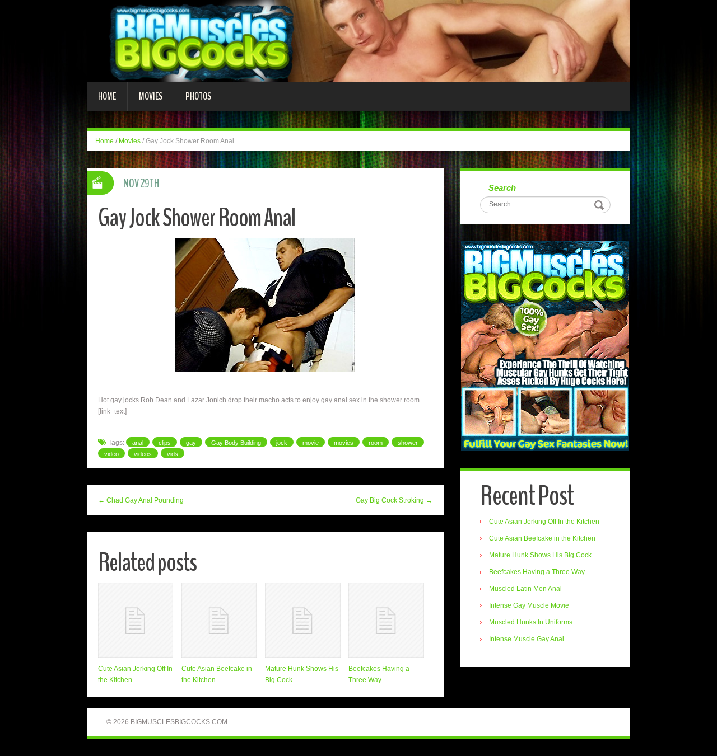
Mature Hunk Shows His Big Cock (540, 555)
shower (408, 442)
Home (107, 96)
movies (343, 442)
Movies (150, 96)
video (111, 453)
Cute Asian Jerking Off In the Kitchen (544, 521)
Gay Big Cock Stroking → (394, 500)
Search (502, 187)
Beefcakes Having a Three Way (537, 572)
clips (165, 442)
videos (143, 453)
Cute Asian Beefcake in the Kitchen (542, 538)
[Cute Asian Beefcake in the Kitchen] (219, 620)
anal (137, 442)
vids (172, 453)
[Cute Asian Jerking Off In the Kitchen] (135, 620)
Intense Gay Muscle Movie (529, 605)
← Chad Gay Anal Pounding (141, 500)
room (376, 442)
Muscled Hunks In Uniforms (530, 622)
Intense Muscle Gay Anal (526, 639)
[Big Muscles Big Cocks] (358, 40)
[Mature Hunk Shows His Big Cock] (302, 620)
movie (310, 442)
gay (191, 442)
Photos (198, 96)
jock (281, 442)
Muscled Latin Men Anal (525, 589)
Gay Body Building (236, 442)
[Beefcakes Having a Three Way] (385, 620)
